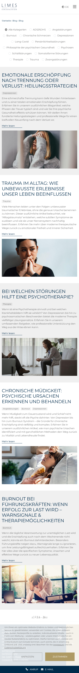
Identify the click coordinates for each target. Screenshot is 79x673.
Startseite (6, 21)
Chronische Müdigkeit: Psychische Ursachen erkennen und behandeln (36, 396)
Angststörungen (62, 29)
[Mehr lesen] (39, 150)
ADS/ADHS (39, 29)
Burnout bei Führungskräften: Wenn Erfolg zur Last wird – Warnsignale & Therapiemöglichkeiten (35, 509)
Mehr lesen (8, 125)
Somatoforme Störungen (53, 53)
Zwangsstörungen (56, 59)
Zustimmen (60, 656)
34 (44, 616)
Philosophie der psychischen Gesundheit (30, 47)
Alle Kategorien (17, 29)
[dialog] (39, 643)
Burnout (11, 35)
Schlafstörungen (22, 53)
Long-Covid (22, 41)
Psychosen (67, 47)
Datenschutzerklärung (15, 647)
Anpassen (27, 656)
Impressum (58, 644)
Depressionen (65, 35)
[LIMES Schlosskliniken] (9, 7)
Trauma (34, 59)
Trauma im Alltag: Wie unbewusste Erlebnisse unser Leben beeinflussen (36, 189)
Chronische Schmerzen (37, 35)
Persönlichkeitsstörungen (50, 41)
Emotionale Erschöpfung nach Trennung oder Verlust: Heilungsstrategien (39, 80)
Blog (14, 21)
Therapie (18, 59)
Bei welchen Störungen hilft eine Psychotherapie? (37, 294)
